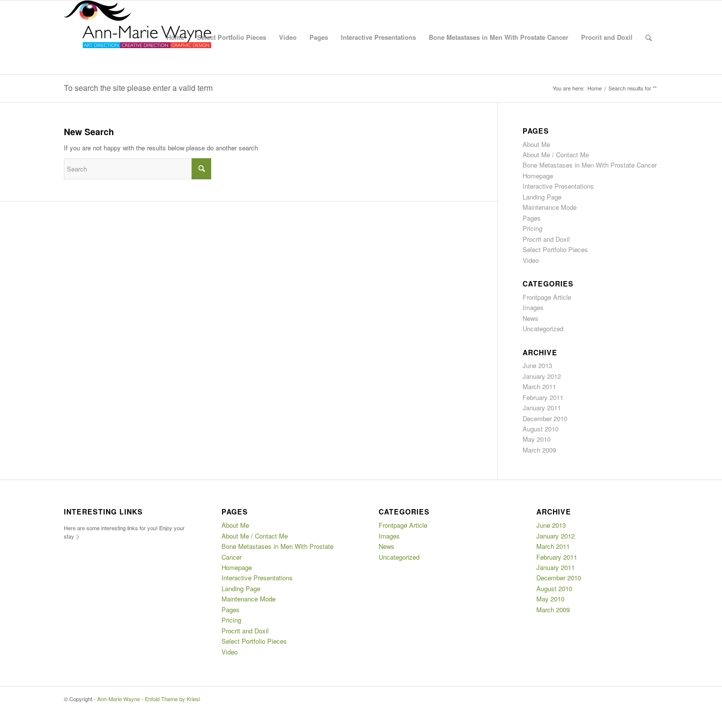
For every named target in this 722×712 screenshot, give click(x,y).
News (530, 318)
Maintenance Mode (550, 207)
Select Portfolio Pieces (231, 37)
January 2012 (542, 376)
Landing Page (542, 196)
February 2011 (543, 397)
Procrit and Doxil (607, 37)
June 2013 (537, 365)
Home (175, 37)
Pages (318, 37)
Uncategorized (543, 328)
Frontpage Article (547, 297)
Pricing (532, 228)
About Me (536, 144)
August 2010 (540, 428)
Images (533, 307)
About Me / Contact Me (556, 154)
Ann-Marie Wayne (118, 699)
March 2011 (539, 386)
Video (288, 37)
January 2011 (542, 407)
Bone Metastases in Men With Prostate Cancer (498, 37)
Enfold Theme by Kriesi (172, 699)
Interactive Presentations (378, 37)
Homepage (538, 175)
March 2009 (539, 450)
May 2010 (537, 439)
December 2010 (545, 418)
